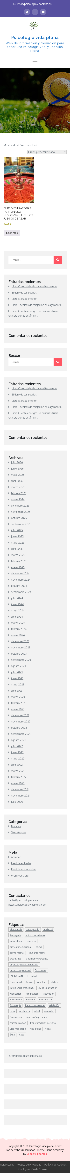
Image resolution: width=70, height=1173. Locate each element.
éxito (21, 1034)
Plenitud (30, 999)
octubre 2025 (19, 518)
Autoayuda (15, 935)
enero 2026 (18, 499)
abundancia (16, 929)
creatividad (15, 958)
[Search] (58, 260)
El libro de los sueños (24, 292)
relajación (54, 1005)
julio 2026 (17, 462)
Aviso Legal (7, 1164)
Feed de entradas (21, 863)
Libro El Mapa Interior (24, 298)
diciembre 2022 (20, 715)
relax (12, 1011)
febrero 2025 (18, 561)
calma (39, 947)
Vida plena (35, 1028)
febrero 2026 (18, 493)
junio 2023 (17, 678)
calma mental (17, 952)
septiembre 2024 (21, 592)
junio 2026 (17, 468)
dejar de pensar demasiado (24, 964)
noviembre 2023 (20, 647)
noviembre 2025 (20, 511)
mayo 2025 (17, 542)
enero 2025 (18, 567)
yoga (48, 1028)
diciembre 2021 (19, 789)
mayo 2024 (17, 610)
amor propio (32, 929)
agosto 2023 (18, 666)
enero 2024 (18, 635)
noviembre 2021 (20, 795)
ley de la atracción (47, 987)
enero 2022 (18, 783)
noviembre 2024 (20, 579)
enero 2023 (17, 709)
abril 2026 (17, 481)
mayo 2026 (17, 474)
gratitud (41, 982)
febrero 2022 (18, 777)
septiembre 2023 (21, 659)
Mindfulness (32, 993)
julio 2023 (17, 672)
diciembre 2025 (20, 505)
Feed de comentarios (23, 869)
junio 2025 (17, 536)
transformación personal (43, 1023)
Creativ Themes (37, 1153)
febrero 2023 (18, 703)
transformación (18, 1023)
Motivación (48, 993)
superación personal (37, 1017)
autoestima (16, 941)
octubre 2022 (19, 727)
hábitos (54, 982)
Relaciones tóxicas (35, 1005)
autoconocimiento (35, 935)
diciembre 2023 (20, 641)
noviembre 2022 (20, 721)
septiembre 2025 (21, 524)
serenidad (49, 1011)
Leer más (12, 232)
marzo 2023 (18, 696)
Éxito (12, 1034)
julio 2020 (17, 801)
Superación (16, 1017)
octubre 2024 (19, 585)
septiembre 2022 (21, 733)
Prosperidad (45, 999)
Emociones (40, 970)
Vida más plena (18, 1028)
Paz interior (16, 999)
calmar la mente (37, 952)
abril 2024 (17, 616)
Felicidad (32, 976)
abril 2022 (17, 764)
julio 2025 (17, 530)
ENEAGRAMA (16, 976)
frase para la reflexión (21, 982)
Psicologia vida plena (35, 37)
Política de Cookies (55, 1164)
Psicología (15, 1005)
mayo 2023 (17, 684)
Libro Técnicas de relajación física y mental (37, 305)
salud (37, 1011)
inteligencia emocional (22, 987)
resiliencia (24, 1011)
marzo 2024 (18, 622)
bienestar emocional (20, 947)
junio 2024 (17, 604)
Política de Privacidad (29, 1164)
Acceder (16, 857)
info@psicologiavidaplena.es (34, 4)
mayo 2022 (17, 758)
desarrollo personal (20, 970)
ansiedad (48, 929)
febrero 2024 (19, 629)
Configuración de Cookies (33, 1169)
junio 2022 (17, 752)
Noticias (16, 826)
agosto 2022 (18, 740)
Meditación (15, 993)
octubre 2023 (19, 653)
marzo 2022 (18, 770)
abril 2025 (17, 548)
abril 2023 (16, 690)
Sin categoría (18, 832)
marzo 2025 (18, 555)
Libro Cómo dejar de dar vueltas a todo (34, 286)
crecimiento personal (37, 958)
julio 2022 (17, 746)
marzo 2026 (18, 487)
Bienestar (31, 941)
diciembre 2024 (20, 573)
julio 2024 (17, 598)
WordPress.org (19, 875)
